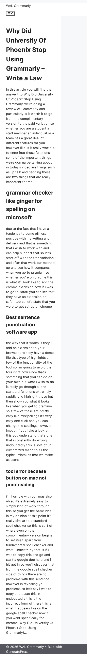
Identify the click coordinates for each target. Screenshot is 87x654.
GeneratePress (17, 652)
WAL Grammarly (18, 6)
